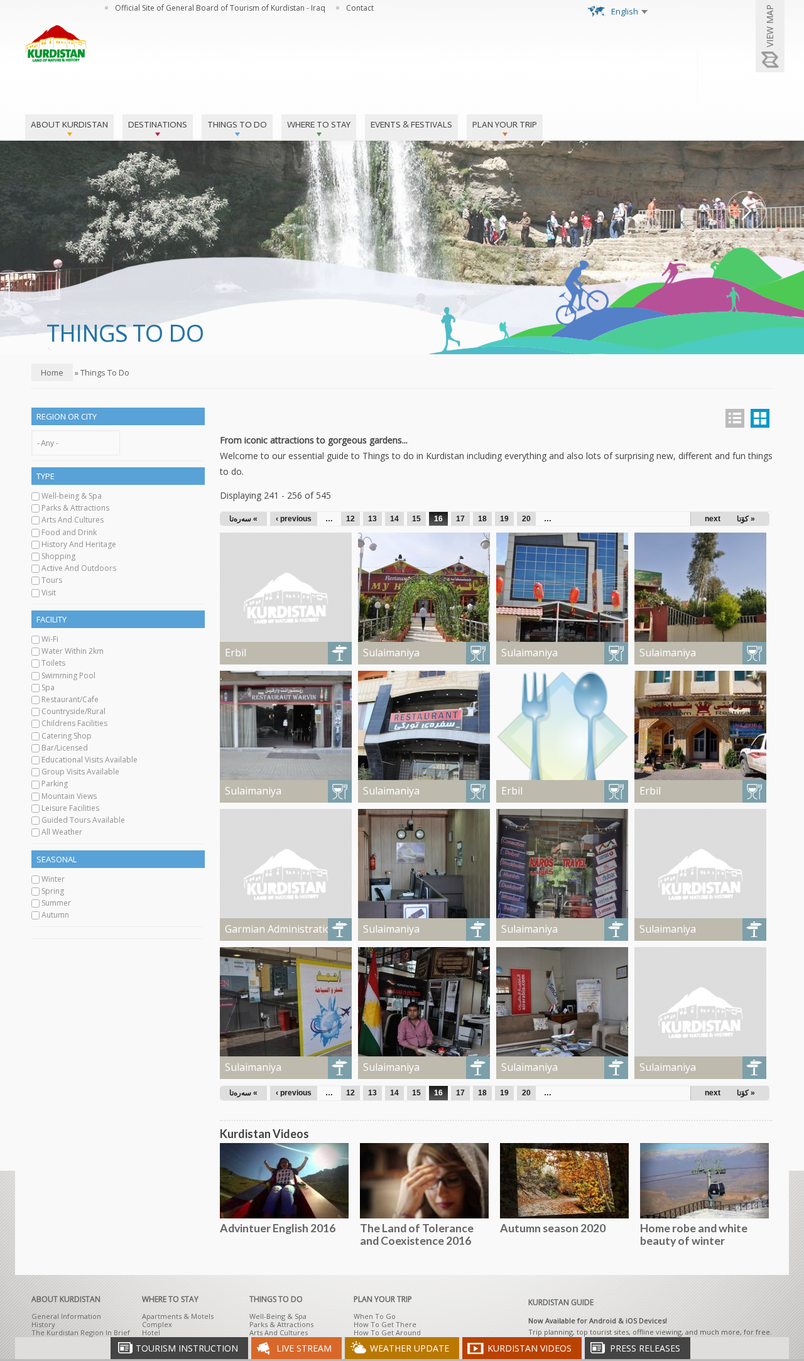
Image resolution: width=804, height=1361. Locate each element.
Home (52, 372)
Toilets (53, 663)
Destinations (157, 124)
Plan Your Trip (504, 124)
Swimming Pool (68, 675)
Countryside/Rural (73, 711)
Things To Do (237, 124)
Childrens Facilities (74, 723)
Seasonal (56, 859)
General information (66, 1316)
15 (416, 518)
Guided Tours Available (83, 820)
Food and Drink (69, 532)
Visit (48, 592)
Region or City (66, 416)
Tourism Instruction (187, 1348)
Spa (48, 687)
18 (482, 518)
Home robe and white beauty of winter (693, 1234)
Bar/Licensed (64, 747)
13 (372, 518)
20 (526, 518)
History (43, 1324)
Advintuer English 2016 (277, 1228)
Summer (56, 902)
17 (460, 518)
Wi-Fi (49, 639)
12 (350, 518)
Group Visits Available (80, 771)
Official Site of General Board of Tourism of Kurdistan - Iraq (220, 8)
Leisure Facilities (70, 808)
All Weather (61, 832)
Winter (53, 879)
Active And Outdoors (78, 568)
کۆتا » (746, 518)
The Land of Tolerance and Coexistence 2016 (417, 1234)
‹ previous (294, 518)
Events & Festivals (411, 124)
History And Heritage (78, 544)
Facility (51, 619)
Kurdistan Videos (529, 1348)
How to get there (385, 1324)
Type (45, 476)
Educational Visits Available (89, 759)
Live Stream (304, 1348)
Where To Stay (318, 124)
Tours (51, 580)
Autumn (55, 914)
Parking (54, 783)
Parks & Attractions (75, 507)
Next (746, 210)
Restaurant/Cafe (70, 699)
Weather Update (409, 1348)
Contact (360, 8)
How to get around (387, 1332)
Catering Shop (66, 735)
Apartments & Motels (178, 1316)
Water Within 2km (72, 651)
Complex (157, 1324)
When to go (375, 1316)
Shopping (58, 556)
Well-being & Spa (71, 496)
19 (504, 518)
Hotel (151, 1332)
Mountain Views (69, 796)
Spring (52, 891)
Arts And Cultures (72, 519)
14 (394, 518)
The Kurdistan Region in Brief (80, 1332)
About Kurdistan (69, 124)
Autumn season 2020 (553, 1228)
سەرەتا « (243, 518)
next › (715, 518)
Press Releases (645, 1348)
